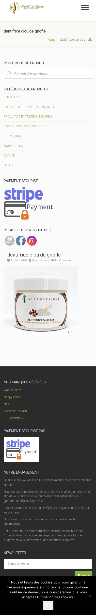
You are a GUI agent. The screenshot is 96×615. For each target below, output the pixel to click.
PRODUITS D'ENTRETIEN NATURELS (28, 116)
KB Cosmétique (14, 418)
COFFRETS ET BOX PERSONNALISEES (29, 107)
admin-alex (42, 260)
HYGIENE (10, 165)
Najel (7, 404)
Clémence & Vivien (15, 411)
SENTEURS (11, 97)
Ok (48, 605)
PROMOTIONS (13, 136)
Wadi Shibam (12, 390)
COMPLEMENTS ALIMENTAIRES (25, 126)
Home (51, 39)
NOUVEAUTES (13, 146)
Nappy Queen (12, 397)
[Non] (89, 595)
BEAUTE (9, 155)
